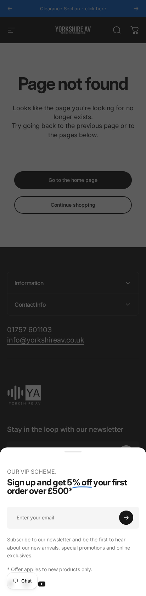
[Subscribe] (126, 518)
